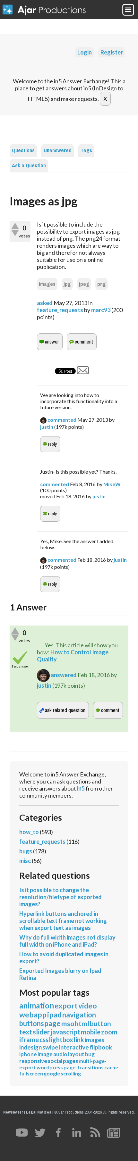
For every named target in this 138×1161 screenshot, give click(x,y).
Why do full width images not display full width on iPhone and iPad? (67, 941)
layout (76, 1054)
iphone (28, 1054)
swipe (50, 1047)
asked (45, 302)
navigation (79, 1014)
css (43, 1039)
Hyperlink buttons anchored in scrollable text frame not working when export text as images (63, 920)
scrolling (71, 1073)
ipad (54, 1014)
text (25, 1032)
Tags (86, 150)
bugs (25, 851)
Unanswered (58, 150)
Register (111, 52)
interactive (74, 1047)
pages (70, 1060)
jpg (67, 284)
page (53, 1023)
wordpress (50, 1067)
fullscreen (31, 1073)
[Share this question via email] (83, 372)
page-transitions (84, 1067)
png (101, 284)
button (100, 1023)
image (45, 1054)
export (66, 1005)
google (52, 1073)
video (87, 1005)
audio (60, 1054)
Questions (23, 150)
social (55, 1060)
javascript (65, 1032)
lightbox (61, 1039)
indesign (30, 1047)
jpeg (84, 284)
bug (90, 1054)
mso (67, 1023)
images (47, 284)
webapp (33, 1014)
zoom (109, 1032)
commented (61, 420)
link (79, 1039)
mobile (90, 1032)
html (82, 1023)
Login (84, 52)
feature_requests (60, 309)
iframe (29, 1039)
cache (111, 1067)
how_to (29, 831)
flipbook (101, 1047)
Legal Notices (38, 1112)
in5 (81, 788)
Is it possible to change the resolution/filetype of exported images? (60, 897)
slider (41, 1032)
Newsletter (13, 1112)
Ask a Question (29, 165)
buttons (31, 1023)
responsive (33, 1060)
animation (36, 1005)
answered (64, 674)
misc (25, 860)
